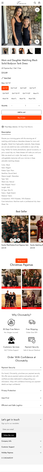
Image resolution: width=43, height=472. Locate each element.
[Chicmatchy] (21, 3)
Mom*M (5, 98)
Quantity (4, 105)
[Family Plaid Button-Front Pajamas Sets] (15, 229)
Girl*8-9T (6, 93)
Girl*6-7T (33, 88)
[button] (39, 3)
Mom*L (13, 98)
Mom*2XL (32, 98)
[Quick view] (18, 240)
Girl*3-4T (14, 88)
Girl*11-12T (26, 93)
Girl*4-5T (23, 88)
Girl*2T (5, 88)
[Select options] (11, 240)
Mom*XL (23, 98)
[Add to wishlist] (37, 10)
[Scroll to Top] (39, 461)
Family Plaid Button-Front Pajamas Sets (15, 245)
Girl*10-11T (16, 93)
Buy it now (21, 118)
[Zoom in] (37, 42)
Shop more (21, 261)
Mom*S (35, 93)
